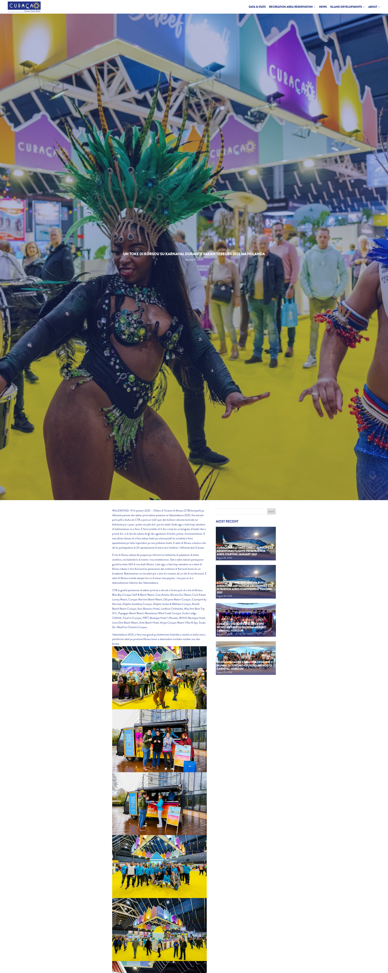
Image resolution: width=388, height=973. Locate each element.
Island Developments (346, 7)
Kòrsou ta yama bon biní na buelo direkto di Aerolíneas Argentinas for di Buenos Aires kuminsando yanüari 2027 (245, 587)
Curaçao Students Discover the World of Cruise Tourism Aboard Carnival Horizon (241, 627)
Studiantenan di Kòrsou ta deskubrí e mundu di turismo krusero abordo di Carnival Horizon (245, 665)
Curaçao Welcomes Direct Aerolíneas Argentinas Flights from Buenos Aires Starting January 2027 (245, 551)
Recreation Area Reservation (291, 7)
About (372, 7)
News (323, 7)
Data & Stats (257, 7)
